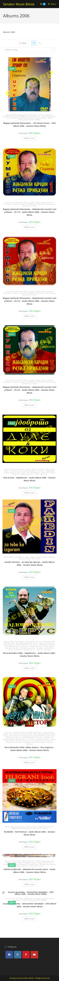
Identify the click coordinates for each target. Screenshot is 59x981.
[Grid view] (33, 43)
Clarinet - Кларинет (43, 641)
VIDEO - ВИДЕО (35, 120)
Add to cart (29, 138)
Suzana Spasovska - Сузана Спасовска (33, 899)
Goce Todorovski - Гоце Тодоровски (41, 116)
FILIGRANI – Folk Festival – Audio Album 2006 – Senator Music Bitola (29, 833)
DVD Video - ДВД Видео (19, 116)
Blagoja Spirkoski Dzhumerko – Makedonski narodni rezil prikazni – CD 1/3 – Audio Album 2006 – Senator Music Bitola (29, 212)
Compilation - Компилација (45, 204)
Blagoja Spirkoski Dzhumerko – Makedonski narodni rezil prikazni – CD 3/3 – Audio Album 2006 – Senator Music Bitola (29, 390)
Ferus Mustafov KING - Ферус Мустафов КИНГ (29, 642)
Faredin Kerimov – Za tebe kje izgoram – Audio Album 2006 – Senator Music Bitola (29, 563)
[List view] (39, 43)
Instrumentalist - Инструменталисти (22, 736)
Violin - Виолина (41, 474)
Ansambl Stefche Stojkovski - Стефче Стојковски (32, 861)
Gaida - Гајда (38, 643)
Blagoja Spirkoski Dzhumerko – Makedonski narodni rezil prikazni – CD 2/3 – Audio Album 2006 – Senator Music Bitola (29, 301)
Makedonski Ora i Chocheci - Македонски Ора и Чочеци (29, 646)
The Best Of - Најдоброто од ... (23, 474)
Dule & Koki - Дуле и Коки (45, 469)
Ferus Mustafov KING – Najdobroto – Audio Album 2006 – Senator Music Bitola (29, 654)
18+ (6, 202)
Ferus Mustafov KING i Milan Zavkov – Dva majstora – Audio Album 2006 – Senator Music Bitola (29, 749)
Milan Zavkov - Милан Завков (16, 740)
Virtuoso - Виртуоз (44, 649)
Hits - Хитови (22, 471)
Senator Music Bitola (18, 4)
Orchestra (9, 742)
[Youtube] (34, 954)
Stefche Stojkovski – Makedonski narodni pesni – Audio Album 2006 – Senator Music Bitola (29, 870)
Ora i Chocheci (21, 648)
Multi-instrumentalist (34, 740)
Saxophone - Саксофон (35, 648)
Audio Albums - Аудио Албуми (29, 202)
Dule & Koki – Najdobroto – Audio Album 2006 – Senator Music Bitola (29, 479)
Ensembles (26, 862)
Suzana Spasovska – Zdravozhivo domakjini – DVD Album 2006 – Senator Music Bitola (29, 905)
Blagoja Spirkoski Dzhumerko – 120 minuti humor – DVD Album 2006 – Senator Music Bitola (29, 124)
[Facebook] (9, 954)
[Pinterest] (26, 954)
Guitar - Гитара (10, 471)
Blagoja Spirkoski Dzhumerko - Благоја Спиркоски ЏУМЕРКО (28, 116)
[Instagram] (17, 954)
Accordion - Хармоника (13, 732)
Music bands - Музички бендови (28, 472)
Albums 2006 (11, 115)
